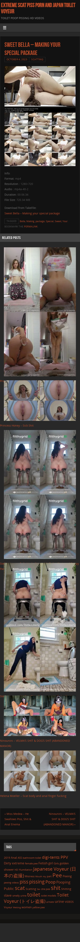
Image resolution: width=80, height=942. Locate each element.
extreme (18, 863)
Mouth (38, 876)
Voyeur (8, 907)
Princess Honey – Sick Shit (17, 425)
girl (50, 863)
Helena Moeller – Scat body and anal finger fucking (33, 796)
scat (20, 887)
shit (55, 888)
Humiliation (25, 869)
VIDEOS (69, 902)
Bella (22, 221)
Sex (38, 889)
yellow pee (38, 907)
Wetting (17, 907)
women (27, 907)
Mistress (30, 876)
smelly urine (19, 895)
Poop (50, 882)
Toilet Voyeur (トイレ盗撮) (36, 898)
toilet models (48, 895)
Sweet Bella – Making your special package (32, 213)
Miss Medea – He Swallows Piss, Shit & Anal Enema (17, 819)
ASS (20, 858)
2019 (7, 858)
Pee (57, 875)
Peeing (67, 876)
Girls (56, 863)
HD (16, 869)
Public (9, 888)
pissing (37, 881)
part (49, 876)
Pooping (63, 882)
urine (59, 901)
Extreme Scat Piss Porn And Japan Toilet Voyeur (38, 8)
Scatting (37, 59)
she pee (45, 889)
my (44, 876)
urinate (50, 901)
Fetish (43, 863)
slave (8, 895)
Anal (14, 858)
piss (24, 881)
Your (65, 221)
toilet (33, 894)
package (40, 221)
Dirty (7, 863)
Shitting (66, 889)
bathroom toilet (32, 858)
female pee (31, 863)
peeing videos (11, 882)
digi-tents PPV (55, 857)
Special (50, 221)
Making (30, 221)
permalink (31, 226)
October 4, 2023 (17, 59)
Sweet (58, 221)
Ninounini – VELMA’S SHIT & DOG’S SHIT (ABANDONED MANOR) (60, 819)
